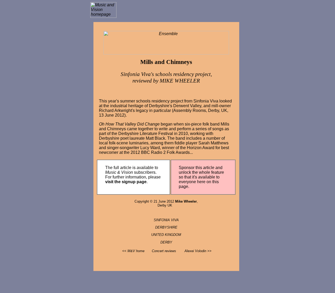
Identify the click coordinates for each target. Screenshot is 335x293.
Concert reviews (164, 251)
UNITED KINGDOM (166, 235)
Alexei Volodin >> (198, 251)
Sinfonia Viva (205, 101)
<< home (133, 251)
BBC (145, 152)
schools (143, 101)
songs (218, 129)
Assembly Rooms (189, 110)
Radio (156, 152)
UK (224, 110)
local (103, 143)
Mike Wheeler (186, 201)
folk (206, 124)
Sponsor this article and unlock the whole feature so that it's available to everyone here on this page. (201, 177)
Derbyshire (159, 106)
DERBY (166, 242)
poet (124, 138)
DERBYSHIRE (166, 227)
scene (122, 143)
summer (127, 101)
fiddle (180, 143)
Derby (213, 110)
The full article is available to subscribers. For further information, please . (133, 174)
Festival (165, 133)
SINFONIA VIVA (166, 220)
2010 (183, 133)
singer (113, 147)
